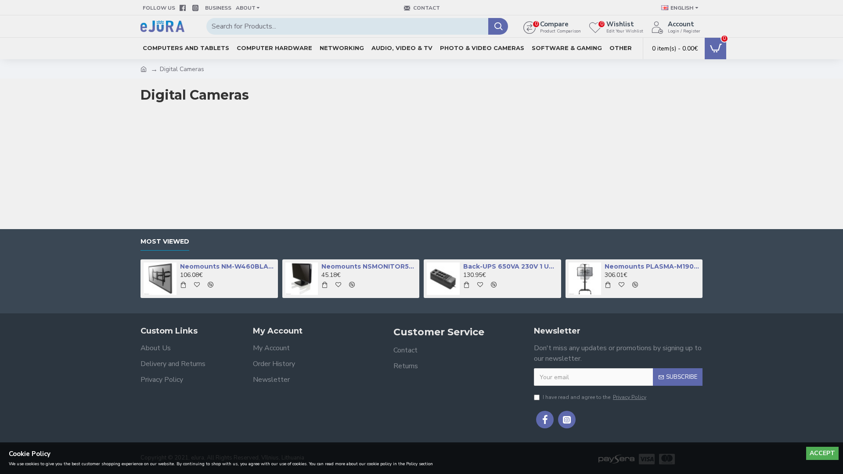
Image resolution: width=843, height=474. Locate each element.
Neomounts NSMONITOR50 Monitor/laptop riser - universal (368, 266)
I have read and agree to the (594, 397)
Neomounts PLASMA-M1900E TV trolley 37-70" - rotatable (652, 266)
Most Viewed (164, 241)
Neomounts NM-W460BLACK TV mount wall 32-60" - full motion (227, 266)
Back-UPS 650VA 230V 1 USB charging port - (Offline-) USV (510, 266)
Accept (822, 453)
